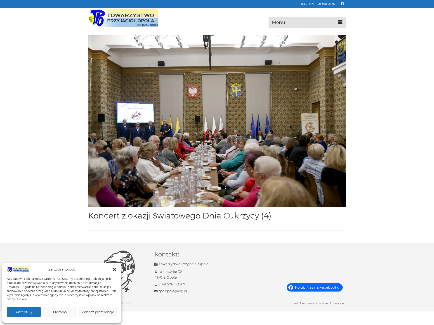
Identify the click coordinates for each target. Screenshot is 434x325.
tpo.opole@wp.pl (173, 291)
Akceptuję (23, 312)
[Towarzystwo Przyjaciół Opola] (129, 18)
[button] (114, 269)
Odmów (60, 312)
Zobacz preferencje (98, 312)
